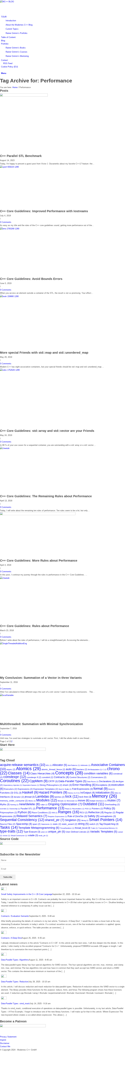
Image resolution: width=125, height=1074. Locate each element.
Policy (109, 808)
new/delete (29, 804)
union (44, 832)
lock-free (85, 796)
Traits (94, 828)
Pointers (97, 808)
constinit (47, 777)
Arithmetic (85, 765)
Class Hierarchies (42, 773)
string (83, 823)
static (57, 824)
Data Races (92, 781)
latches (59, 797)
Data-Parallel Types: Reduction (14, 982)
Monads (62, 801)
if (78, 793)
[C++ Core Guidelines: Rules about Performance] (37, 578)
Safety (93, 816)
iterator (19, 797)
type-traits (11, 831)
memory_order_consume (14, 801)
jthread (30, 796)
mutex (113, 800)
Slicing (84, 820)
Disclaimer (4, 1043)
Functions (6, 792)
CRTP (53, 781)
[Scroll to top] (1, 1072)
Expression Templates (45, 789)
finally (68, 789)
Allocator (59, 764)
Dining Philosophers (51, 785)
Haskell (30, 792)
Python (24, 812)
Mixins (32, 801)
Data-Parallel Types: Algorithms (15, 960)
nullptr (43, 805)
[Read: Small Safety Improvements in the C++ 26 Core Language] (4, 889)
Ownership (14, 809)
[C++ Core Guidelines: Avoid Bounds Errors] (37, 229)
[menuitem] (63, 25)
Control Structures (80, 777)
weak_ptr (43, 835)
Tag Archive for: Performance (36, 80)
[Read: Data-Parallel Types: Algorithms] (4, 955)
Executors (10, 789)
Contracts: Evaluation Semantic (15, 916)
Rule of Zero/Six (77, 816)
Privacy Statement (8, 1037)
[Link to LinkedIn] (2, 1059)
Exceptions (103, 785)
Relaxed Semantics (31, 816)
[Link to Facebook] (2, 1056)
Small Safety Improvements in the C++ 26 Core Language (26, 894)
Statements (46, 824)
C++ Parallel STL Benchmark (21, 156)
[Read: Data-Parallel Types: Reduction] (4, 977)
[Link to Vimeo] (2, 1063)
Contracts (61, 777)
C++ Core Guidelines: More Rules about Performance (38, 560)
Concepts (69, 772)
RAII (54, 813)
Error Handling (84, 784)
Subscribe (7, 877)
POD (88, 809)
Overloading (112, 804)
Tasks (9, 827)
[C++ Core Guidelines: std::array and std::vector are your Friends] (30, 370)
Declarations (107, 781)
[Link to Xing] (2, 1066)
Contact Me (5, 1046)
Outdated (93, 804)
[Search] (2, 70)
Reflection (96, 812)
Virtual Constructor (19, 835)
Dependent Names (31, 785)
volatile (33, 835)
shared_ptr (54, 820)
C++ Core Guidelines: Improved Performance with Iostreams (44, 211)
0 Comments (5, 222)
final (61, 789)
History (72, 793)
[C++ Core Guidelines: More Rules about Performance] (37, 514)
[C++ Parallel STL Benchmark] (24, 96)
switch (94, 824)
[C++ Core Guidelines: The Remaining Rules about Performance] (37, 448)
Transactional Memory (108, 828)
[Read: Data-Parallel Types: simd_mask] (4, 999)
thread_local (82, 828)
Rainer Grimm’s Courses (16, 52)
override (4, 809)
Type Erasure (31, 831)
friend (111, 789)
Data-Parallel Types (72, 781)
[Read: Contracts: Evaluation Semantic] (4, 911)
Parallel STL (28, 808)
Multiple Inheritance (98, 801)
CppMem (38, 781)
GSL (17, 792)
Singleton (72, 820)
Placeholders (78, 809)
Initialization (104, 792)
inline (117, 793)
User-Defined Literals (77, 832)
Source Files (7, 824)
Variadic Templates (103, 831)
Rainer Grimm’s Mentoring (17, 56)
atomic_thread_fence (53, 769)
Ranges (68, 812)
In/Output (87, 792)
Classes (19, 773)
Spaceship (24, 823)
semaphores (108, 816)
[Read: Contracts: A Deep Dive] (4, 933)
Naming (14, 805)
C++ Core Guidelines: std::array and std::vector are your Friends (47, 430)
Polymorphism (8, 812)
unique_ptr (56, 831)
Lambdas (44, 796)
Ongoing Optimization (65, 804)
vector (6, 835)
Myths (5, 804)
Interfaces (6, 796)
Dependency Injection (12, 785)
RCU (84, 812)
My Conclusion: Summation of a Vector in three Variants (41, 677)
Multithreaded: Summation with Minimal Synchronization (41, 724)
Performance (50, 808)
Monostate (72, 801)
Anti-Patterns (74, 765)
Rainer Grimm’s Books (16, 48)
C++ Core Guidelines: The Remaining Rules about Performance (46, 496)
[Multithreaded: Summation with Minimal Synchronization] (31, 695)
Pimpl (68, 809)
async (10, 769)
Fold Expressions (82, 789)
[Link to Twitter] (2, 1053)
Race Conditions (41, 812)
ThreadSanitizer (67, 828)
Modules (46, 800)
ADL (49, 765)
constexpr (14, 777)
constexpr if (34, 777)
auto (71, 769)
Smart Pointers (105, 820)
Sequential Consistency (22, 820)
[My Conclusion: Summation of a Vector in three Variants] (37, 643)
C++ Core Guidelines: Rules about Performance (34, 626)
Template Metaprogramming (38, 827)
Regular (109, 812)
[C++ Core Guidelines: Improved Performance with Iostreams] (37, 167)
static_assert (69, 824)
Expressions (25, 789)
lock (72, 796)
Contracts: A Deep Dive (11, 938)
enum (67, 785)
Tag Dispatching (108, 824)
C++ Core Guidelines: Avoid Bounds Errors (31, 278)
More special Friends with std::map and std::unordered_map (44, 352)
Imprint (3, 1040)
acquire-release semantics (22, 765)
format (100, 788)
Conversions (98, 777)
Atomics (28, 768)
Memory (104, 796)
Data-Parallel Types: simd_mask (15, 1003)
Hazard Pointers (53, 792)
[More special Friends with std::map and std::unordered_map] (37, 296)
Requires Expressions (57, 816)
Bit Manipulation (95, 769)
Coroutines (14, 780)
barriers (82, 769)
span (36, 824)
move (83, 800)
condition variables (98, 773)
